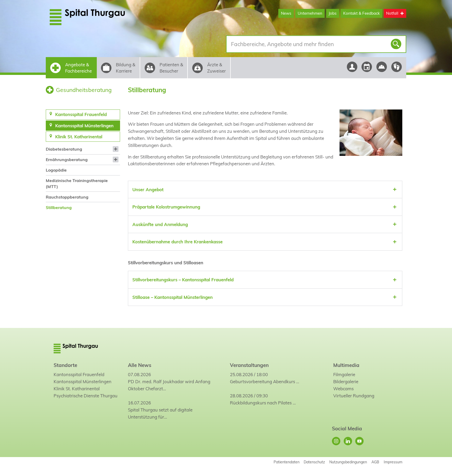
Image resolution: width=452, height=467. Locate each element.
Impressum (393, 462)
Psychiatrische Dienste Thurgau (85, 395)
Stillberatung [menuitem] (59, 207)
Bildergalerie (345, 381)
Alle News (139, 365)
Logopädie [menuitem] (56, 170)
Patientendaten (287, 462)
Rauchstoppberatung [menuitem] (67, 197)
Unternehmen (310, 13)
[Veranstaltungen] (366, 66)
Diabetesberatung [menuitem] (64, 149)
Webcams (343, 388)
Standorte (65, 365)
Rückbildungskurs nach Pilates (261, 402)
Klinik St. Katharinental (77, 388)
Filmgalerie (344, 374)
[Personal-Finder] (351, 66)
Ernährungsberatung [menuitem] (67, 159)
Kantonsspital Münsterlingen (82, 381)
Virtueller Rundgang (353, 395)
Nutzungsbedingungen (348, 462)
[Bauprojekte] (381, 66)
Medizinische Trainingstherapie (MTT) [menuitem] (77, 183)
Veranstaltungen (249, 365)
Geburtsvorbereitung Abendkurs (262, 381)
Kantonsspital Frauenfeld (79, 374)
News (286, 13)
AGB (375, 462)
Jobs (333, 13)
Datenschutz (314, 462)
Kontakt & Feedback (361, 13)
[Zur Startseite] (100, 17)
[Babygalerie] (396, 66)
